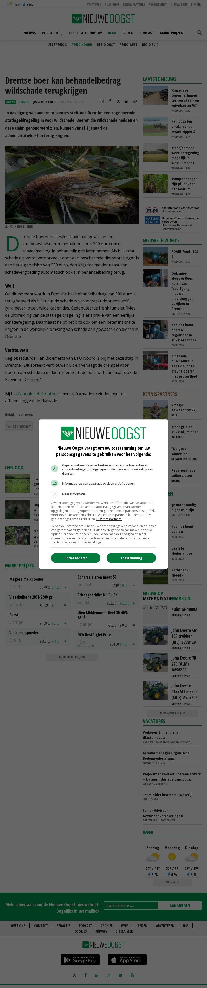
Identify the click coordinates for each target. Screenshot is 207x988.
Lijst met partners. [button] (109, 519)
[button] (103, 494)
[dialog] (103, 494)
